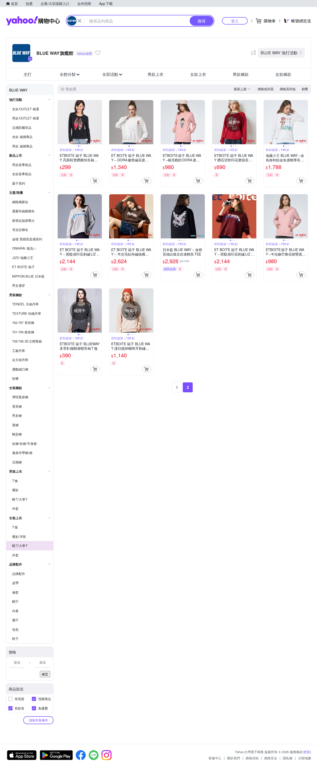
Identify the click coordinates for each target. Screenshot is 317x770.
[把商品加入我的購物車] (95, 180)
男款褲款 (241, 74)
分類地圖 (304, 758)
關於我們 (233, 758)
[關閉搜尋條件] (79, 21)
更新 (307, 751)
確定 (45, 674)
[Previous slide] (61, 122)
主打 (27, 74)
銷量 (305, 88)
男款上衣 (155, 74)
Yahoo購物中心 (33, 21)
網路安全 (270, 758)
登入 (234, 20)
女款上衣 (198, 74)
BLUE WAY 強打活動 (279, 53)
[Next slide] (98, 122)
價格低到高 (266, 88)
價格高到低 (288, 88)
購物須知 (252, 758)
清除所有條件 (38, 720)
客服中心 (215, 758)
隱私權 (287, 758)
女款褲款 (283, 74)
